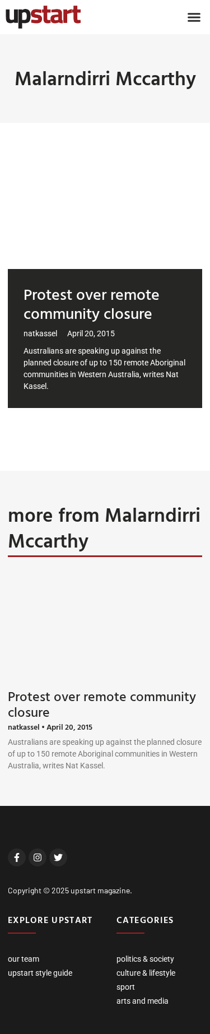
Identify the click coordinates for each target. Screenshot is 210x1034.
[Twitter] (58, 857)
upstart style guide (40, 972)
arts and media (142, 1000)
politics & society (145, 958)
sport (125, 986)
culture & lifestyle (145, 972)
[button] (194, 17)
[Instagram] (37, 857)
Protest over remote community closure (92, 303)
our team (23, 958)
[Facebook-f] (17, 857)
